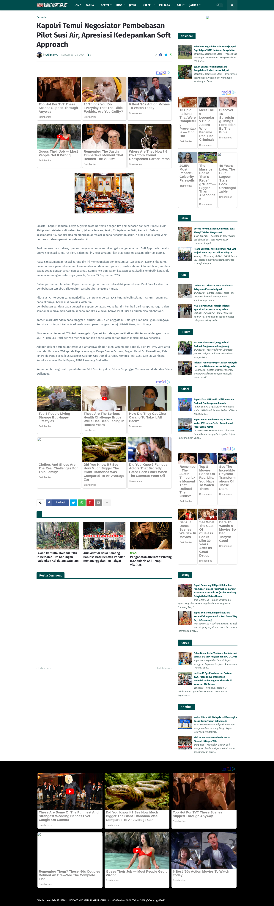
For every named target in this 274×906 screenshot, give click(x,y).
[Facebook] (160, 55)
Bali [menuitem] (179, 5)
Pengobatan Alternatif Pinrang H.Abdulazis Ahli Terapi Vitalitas (151, 561)
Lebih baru (44, 668)
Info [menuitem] (119, 5)
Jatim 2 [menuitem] (194, 5)
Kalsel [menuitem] (147, 5)
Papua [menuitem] (90, 5)
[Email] (98, 502)
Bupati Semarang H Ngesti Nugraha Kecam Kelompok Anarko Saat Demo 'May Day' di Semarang (215, 616)
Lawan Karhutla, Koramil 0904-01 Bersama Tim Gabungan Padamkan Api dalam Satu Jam (58, 557)
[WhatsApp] (171, 55)
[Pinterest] (90, 502)
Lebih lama (163, 668)
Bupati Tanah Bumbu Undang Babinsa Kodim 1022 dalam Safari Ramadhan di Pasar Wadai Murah (213, 423)
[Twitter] (165, 55)
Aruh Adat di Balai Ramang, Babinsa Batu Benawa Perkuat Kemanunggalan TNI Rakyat (104, 557)
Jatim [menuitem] (132, 5)
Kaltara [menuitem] (164, 5)
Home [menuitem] (77, 5)
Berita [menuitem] (105, 5)
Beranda (42, 17)
